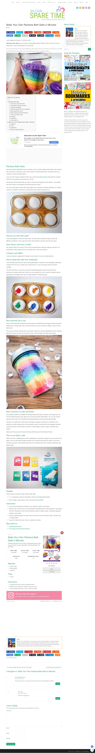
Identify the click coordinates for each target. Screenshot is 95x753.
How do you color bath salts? (18, 103)
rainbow (16, 182)
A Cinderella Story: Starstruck (53, 667)
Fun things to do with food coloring (19, 529)
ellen (9, 27)
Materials (13, 124)
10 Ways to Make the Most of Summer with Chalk (19, 667)
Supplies (13, 116)
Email (8, 733)
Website (8, 738)
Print (51, 569)
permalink (15, 657)
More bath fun (15, 120)
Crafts (9, 657)
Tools (12, 126)
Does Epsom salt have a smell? (18, 105)
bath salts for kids (45, 177)
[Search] (89, 49)
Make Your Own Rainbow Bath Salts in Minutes (21, 122)
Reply (57, 683)
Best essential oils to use (17, 111)
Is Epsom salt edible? (16, 107)
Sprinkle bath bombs (15, 526)
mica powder (39, 500)
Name (8, 728)
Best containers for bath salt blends (19, 112)
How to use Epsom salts (17, 114)
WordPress (86, 751)
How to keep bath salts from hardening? (20, 109)
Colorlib (77, 751)
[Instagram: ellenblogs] (11, 595)
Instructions (13, 118)
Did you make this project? (17, 129)
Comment (9, 710)
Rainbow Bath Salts (13, 102)
